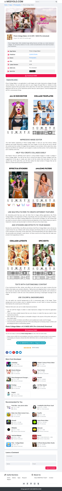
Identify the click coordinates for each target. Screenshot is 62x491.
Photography (32, 57)
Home (8, 477)
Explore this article (12, 80)
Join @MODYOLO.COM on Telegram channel (32, 343)
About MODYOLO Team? (40, 477)
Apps (19, 477)
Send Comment (50, 468)
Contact (51, 477)
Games (14, 477)
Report (9, 479)
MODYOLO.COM (15, 1)
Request (24, 477)
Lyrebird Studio (33, 54)
